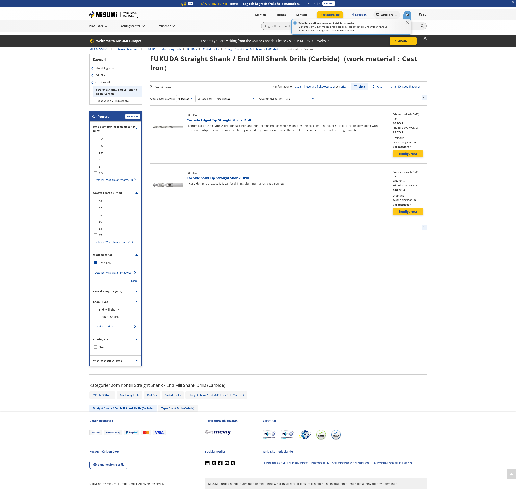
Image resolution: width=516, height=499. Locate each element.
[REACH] (336, 435)
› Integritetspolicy (319, 462)
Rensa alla (132, 116)
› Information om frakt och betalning (392, 462)
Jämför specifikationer (407, 86)
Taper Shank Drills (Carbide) (112, 100)
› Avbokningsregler (341, 462)
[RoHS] (321, 435)
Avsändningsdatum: (271, 98)
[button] (328, 3)
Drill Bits (192, 49)
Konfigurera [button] (408, 154)
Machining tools (171, 49)
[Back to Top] (511, 474)
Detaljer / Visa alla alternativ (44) (114, 180)
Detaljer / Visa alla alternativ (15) (114, 242)
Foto (379, 86)
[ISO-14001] (287, 435)
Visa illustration (104, 326)
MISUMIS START (99, 49)
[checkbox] (115, 139)
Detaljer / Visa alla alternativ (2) (113, 272)
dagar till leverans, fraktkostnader (315, 86)
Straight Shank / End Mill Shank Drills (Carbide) (252, 49)
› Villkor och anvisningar (294, 462)
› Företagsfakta (271, 462)
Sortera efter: (205, 98)
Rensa (134, 280)
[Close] (408, 22)
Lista (362, 86)
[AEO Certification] (305, 435)
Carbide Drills (211, 49)
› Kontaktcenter (361, 462)
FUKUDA (150, 49)
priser (344, 86)
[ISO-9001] (269, 435)
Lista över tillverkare (127, 49)
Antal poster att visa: (162, 98)
